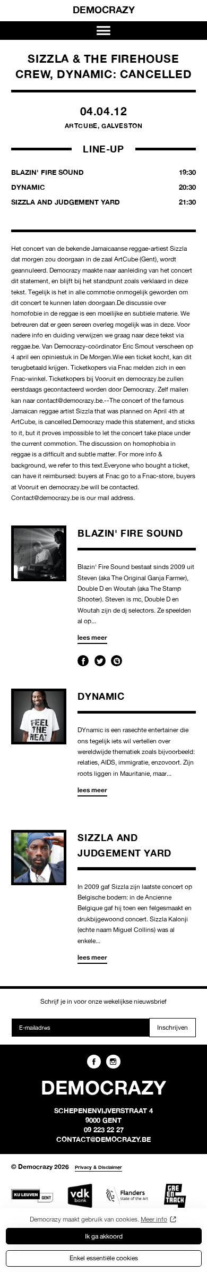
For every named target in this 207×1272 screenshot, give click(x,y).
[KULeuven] (32, 1196)
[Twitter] (100, 660)
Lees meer (92, 637)
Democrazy (104, 9)
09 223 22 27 (104, 1129)
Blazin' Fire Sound (130, 533)
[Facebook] (83, 660)
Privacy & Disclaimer (98, 1167)
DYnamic (100, 696)
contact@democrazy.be (103, 1139)
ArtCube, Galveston (104, 126)
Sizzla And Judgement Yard (103, 202)
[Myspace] (116, 660)
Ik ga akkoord (104, 1236)
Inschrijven (172, 1027)
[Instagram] (113, 1062)
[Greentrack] (175, 1196)
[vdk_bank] (80, 1196)
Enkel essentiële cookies (104, 1258)
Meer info (154, 1219)
